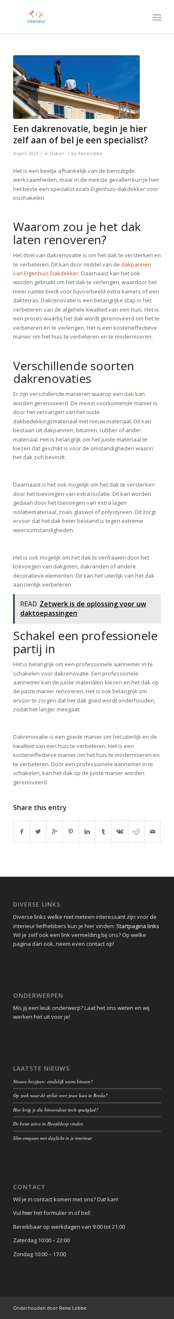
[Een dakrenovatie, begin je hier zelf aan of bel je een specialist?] (76, 87)
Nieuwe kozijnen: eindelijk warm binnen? (53, 1081)
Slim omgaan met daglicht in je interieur (52, 1138)
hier (27, 1213)
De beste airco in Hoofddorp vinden (48, 1123)
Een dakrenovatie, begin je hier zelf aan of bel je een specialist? (80, 134)
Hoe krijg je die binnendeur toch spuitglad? (55, 1109)
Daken (57, 153)
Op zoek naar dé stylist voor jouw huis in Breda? (60, 1095)
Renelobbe (90, 153)
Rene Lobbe (73, 1308)
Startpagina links (137, 926)
